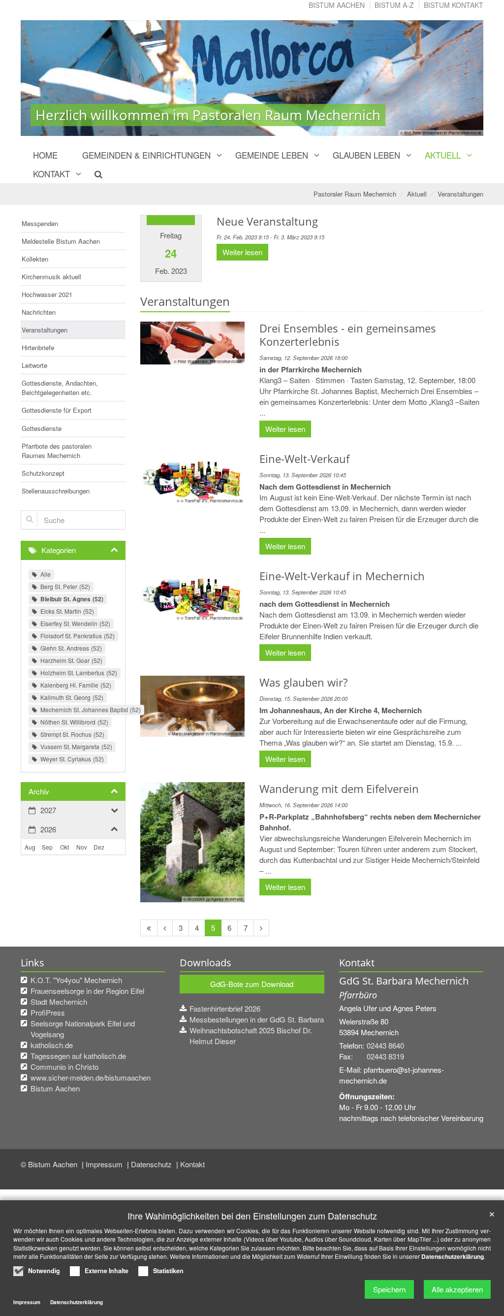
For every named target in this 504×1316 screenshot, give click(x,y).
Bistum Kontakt (453, 5)
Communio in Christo (64, 1066)
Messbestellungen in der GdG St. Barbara (256, 1019)
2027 (48, 810)
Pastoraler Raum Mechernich (355, 193)
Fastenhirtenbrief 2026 (224, 1008)
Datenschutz (152, 1164)
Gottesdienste (42, 428)
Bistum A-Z (394, 5)
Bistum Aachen (337, 5)
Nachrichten (39, 312)
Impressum (105, 1164)
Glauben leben (366, 155)
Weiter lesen (242, 252)
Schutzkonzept (43, 473)
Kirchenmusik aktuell (51, 276)
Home (45, 155)
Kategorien (58, 550)
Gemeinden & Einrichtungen (146, 155)
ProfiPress (48, 1012)
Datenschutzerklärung (452, 1256)
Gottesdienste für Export (57, 410)
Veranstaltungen (460, 193)
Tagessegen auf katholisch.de (78, 1056)
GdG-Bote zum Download (251, 984)
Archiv (39, 791)
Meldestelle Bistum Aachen (61, 241)
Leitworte (34, 365)
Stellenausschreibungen (56, 490)
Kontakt (51, 173)
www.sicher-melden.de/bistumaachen (91, 1077)
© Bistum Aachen (50, 1164)
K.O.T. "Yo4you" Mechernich (76, 980)
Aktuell (443, 155)
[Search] (92, 173)
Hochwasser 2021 (47, 294)
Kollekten (35, 258)
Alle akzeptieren (457, 1289)
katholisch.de (52, 1045)
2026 (48, 829)
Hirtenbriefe (38, 347)
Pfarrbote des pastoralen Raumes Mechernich (57, 450)
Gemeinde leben (271, 155)
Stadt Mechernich (59, 1001)
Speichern (389, 1289)
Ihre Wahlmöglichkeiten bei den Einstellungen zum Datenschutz (252, 1215)
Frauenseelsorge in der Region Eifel (87, 991)
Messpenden (40, 223)
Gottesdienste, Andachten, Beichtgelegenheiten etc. (60, 387)
